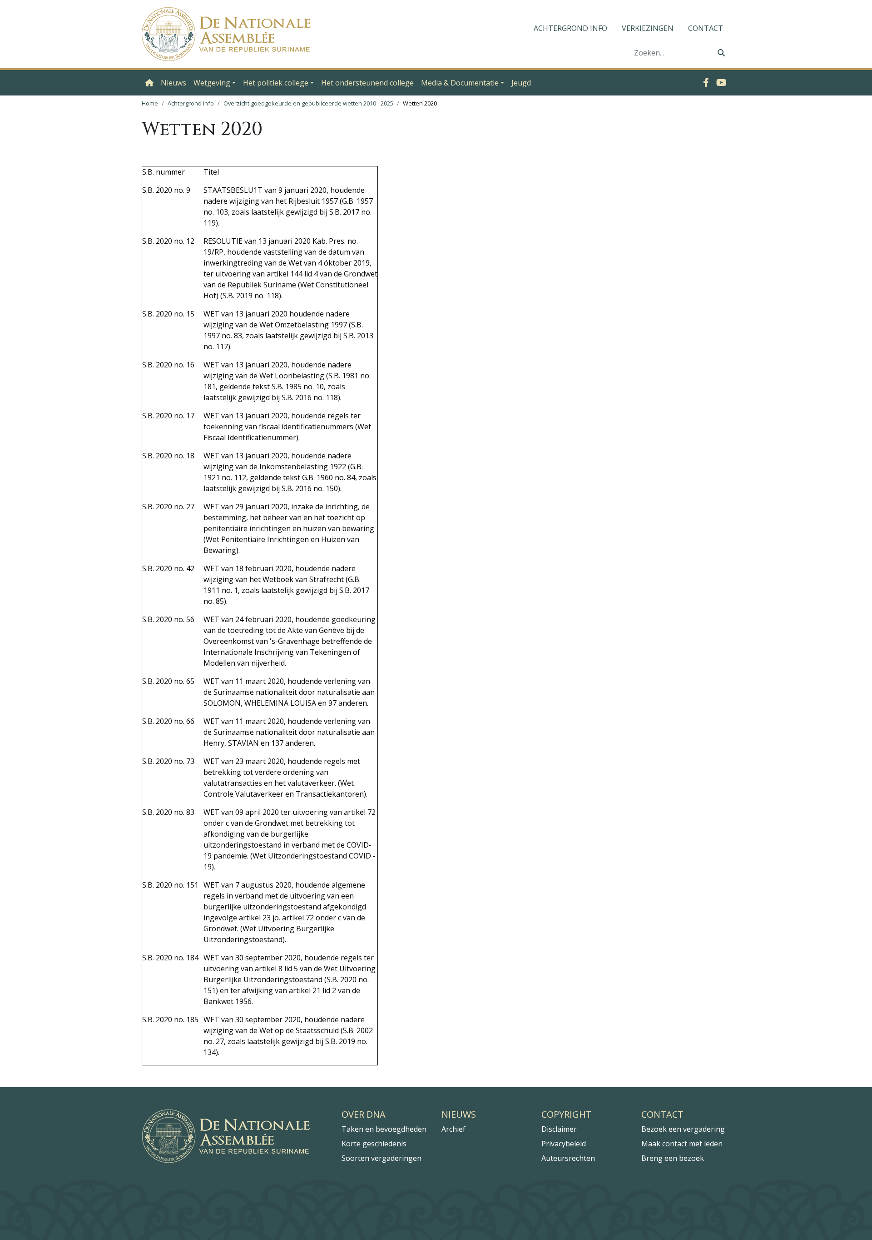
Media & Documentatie (460, 83)
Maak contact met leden (682, 1144)
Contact (705, 28)
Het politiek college (275, 83)
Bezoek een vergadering (683, 1129)
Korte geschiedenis (374, 1144)
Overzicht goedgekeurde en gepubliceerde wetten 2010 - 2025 (308, 103)
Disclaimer (559, 1129)
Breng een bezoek (672, 1158)
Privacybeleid (563, 1144)
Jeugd (521, 83)
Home (150, 103)
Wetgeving (211, 83)
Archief (453, 1129)
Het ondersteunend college (367, 83)
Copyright (566, 1114)
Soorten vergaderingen (381, 1158)
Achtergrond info (570, 28)
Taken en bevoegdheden (384, 1129)
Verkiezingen (648, 28)
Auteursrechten (568, 1158)
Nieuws (173, 83)
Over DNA (364, 1114)
